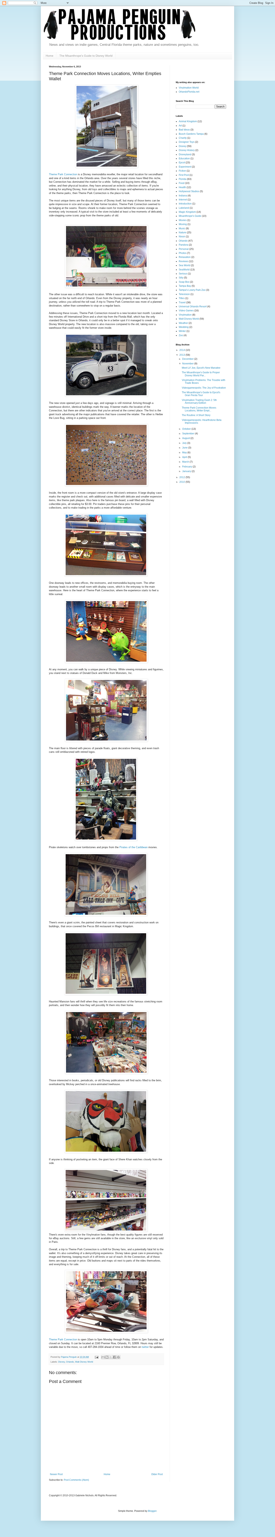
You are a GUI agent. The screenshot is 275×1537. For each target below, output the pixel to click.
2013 (182, 354)
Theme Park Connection (63, 174)
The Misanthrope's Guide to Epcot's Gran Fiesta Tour (201, 394)
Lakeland (184, 207)
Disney (61, 1362)
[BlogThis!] (107, 1357)
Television (184, 294)
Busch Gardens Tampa (191, 133)
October (186, 429)
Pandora (183, 244)
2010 (182, 482)
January (187, 471)
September (188, 433)
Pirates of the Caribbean (133, 847)
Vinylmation (185, 314)
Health (182, 187)
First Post (184, 175)
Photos (182, 253)
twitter (145, 1346)
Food (181, 183)
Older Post (157, 1474)
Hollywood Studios (189, 191)
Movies (183, 220)
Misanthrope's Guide (190, 216)
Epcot (182, 162)
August (186, 438)
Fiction (182, 170)
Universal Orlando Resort (193, 306)
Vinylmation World (189, 87)
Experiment (185, 166)
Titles (182, 298)
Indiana (183, 195)
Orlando (70, 1362)
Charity (183, 138)
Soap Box (184, 281)
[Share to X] (111, 1357)
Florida (182, 179)
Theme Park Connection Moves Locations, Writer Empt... (199, 409)
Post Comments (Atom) (76, 1480)
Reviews (183, 261)
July (184, 443)
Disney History (187, 150)
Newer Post (56, 1474)
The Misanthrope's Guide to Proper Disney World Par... (201, 374)
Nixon (182, 236)
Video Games (186, 310)
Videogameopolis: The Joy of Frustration (204, 387)
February (187, 466)
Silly (181, 277)
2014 (182, 350)
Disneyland (185, 154)
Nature (182, 232)
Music (182, 228)
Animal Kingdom (188, 121)
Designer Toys (186, 142)
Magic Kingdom (187, 212)
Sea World (184, 265)
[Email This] (103, 1357)
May (184, 452)
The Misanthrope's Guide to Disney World (86, 55)
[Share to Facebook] (115, 1357)
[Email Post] (96, 1357)
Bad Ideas (184, 129)
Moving (183, 224)
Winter (182, 331)
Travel (182, 302)
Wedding (184, 327)
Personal (184, 249)
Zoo (181, 335)
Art (180, 125)
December (188, 359)
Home (49, 55)
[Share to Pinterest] (118, 1357)
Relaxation (185, 257)
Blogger (152, 1511)
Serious (183, 273)
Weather (183, 323)
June (185, 447)
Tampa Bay (185, 286)
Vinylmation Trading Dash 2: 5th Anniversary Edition (199, 401)
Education (184, 158)
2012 (182, 477)
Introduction (185, 203)
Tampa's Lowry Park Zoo (192, 290)
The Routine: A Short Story (196, 415)
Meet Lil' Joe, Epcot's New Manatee (201, 367)
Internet (183, 199)
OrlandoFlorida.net (189, 91)
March (186, 461)
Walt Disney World (84, 1362)
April (185, 457)
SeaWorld (184, 269)
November (188, 363)
